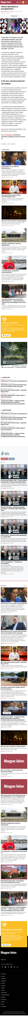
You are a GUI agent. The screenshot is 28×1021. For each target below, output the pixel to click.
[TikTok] (14, 967)
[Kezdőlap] (6, 2)
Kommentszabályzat (6, 1013)
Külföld (3, 987)
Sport (3, 1004)
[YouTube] (5, 967)
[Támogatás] (23, 2)
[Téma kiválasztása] (17, 2)
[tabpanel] (14, 520)
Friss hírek (4, 973)
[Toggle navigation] (26, 2)
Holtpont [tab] (12, 458)
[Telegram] (11, 967)
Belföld (11, 11)
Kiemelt (3, 976)
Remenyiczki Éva (4, 11)
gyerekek (13, 143)
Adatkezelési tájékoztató (15, 1013)
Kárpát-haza (4, 992)
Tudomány (4, 1006)
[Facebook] (2, 967)
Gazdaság (4, 999)
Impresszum (3, 959)
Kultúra (3, 1001)
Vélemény (4, 978)
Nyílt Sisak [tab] (4, 458)
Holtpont (3, 985)
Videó (3, 990)
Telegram (9, 135)
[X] (8, 967)
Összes (24, 149)
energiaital (3, 143)
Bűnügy (3, 997)
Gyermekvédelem (5, 994)
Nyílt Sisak (4, 980)
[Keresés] (20, 2)
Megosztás (14, 16)
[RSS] (17, 967)
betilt (8, 143)
